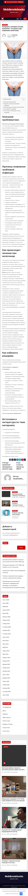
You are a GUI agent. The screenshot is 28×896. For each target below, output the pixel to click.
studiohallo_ (14, 35)
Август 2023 (6, 674)
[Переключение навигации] (17, 19)
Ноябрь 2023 (6, 668)
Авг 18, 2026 (15, 497)
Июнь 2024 (6, 644)
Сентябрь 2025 (7, 627)
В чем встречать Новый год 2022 (20, 466)
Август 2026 (6, 600)
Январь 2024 (6, 661)
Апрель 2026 (6, 610)
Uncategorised (7, 707)
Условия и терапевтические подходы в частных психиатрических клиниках (11, 862)
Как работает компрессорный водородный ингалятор (12, 830)
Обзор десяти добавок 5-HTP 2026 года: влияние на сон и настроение (13, 799)
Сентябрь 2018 (6, 691)
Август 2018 (6, 695)
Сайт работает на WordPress (9, 885)
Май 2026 (5, 606)
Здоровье (5, 24)
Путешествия (6, 728)
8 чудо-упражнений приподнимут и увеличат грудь (7, 466)
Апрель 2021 (6, 681)
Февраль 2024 (6, 657)
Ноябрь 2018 (6, 685)
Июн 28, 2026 (15, 516)
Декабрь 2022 (6, 678)
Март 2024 (5, 654)
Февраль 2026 (6, 617)
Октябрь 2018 (6, 688)
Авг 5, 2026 (15, 506)
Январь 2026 (6, 620)
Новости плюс (6, 721)
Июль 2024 (6, 640)
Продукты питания (7, 724)
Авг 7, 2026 (6, 834)
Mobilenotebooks (14, 9)
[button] (21, 18)
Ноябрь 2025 (6, 623)
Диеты (4, 711)
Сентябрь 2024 (7, 634)
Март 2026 (5, 613)
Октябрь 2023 (6, 671)
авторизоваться (13, 535)
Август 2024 (6, 637)
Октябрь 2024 (6, 630)
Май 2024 (5, 647)
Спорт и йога (6, 731)
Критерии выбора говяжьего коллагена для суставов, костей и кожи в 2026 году (13, 769)
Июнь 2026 (6, 603)
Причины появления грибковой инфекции (11, 104)
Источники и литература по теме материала (12, 111)
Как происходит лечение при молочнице (14, 107)
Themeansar (14, 887)
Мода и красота (7, 717)
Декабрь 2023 (6, 664)
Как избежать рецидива (10, 109)
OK (21, 893)
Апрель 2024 (6, 651)
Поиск (5, 543)
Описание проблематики (10, 102)
